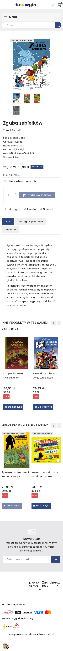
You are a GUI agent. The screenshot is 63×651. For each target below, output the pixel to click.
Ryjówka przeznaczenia (16, 472)
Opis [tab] (7, 221)
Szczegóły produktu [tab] (30, 221)
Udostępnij (14, 209)
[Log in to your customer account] (54, 4)
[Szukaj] (58, 25)
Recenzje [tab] (10, 229)
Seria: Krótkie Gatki (14, 137)
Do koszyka (14, 407)
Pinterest (48, 209)
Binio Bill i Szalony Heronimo (44, 373)
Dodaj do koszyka (37, 195)
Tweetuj (31, 209)
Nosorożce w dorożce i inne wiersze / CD (46, 472)
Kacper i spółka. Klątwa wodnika (13, 373)
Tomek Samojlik (12, 130)
